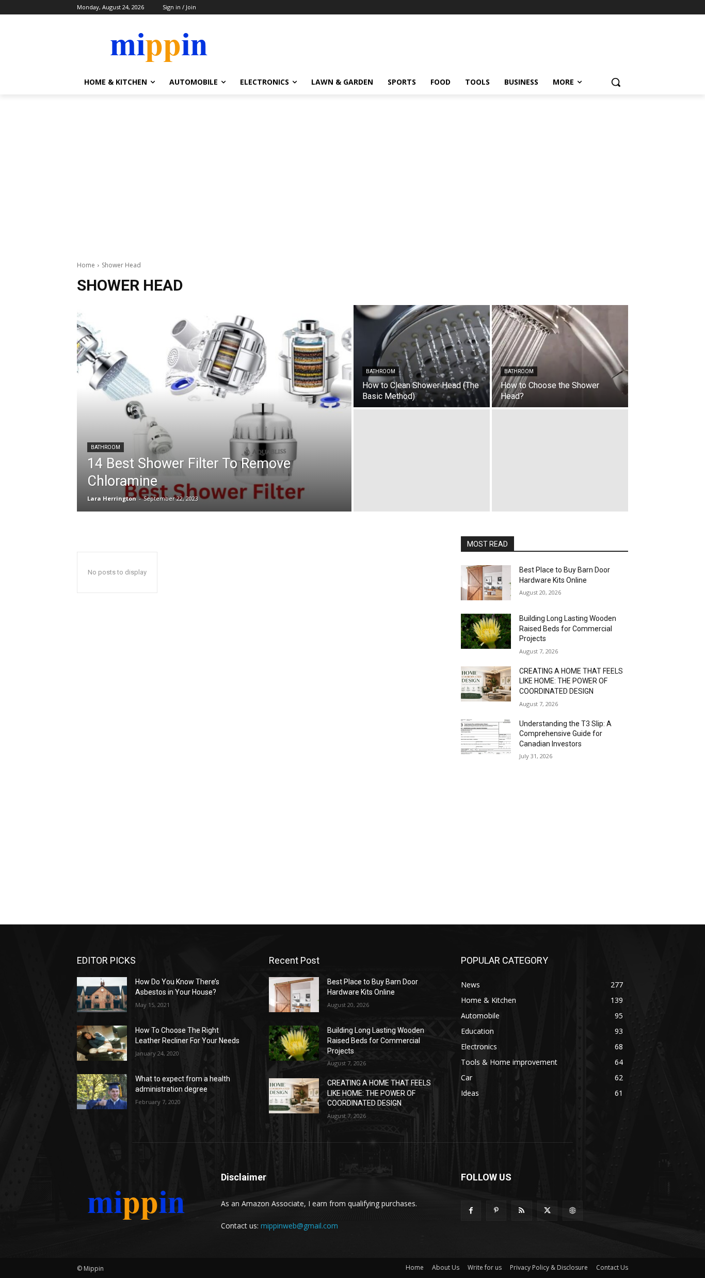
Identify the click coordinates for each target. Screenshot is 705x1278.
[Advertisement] (352, 172)
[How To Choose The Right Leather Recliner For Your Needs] (102, 1043)
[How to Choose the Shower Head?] (560, 356)
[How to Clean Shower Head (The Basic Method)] (422, 356)
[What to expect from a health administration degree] (102, 1091)
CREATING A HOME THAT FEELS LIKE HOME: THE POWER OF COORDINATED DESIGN (571, 681)
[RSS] (521, 1211)
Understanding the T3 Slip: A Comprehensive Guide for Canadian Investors (565, 734)
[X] (547, 1211)
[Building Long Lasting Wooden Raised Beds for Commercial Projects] (486, 631)
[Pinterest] (496, 1211)
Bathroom (105, 447)
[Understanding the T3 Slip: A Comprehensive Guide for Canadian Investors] (486, 736)
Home (86, 265)
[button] (615, 82)
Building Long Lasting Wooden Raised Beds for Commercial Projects (567, 628)
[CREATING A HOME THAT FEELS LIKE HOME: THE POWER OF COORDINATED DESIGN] (486, 683)
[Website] (573, 1211)
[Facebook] (471, 1211)
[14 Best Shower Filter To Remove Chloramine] (214, 408)
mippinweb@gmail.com (299, 1226)
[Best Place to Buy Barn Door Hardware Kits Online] (486, 582)
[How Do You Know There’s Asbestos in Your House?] (102, 994)
